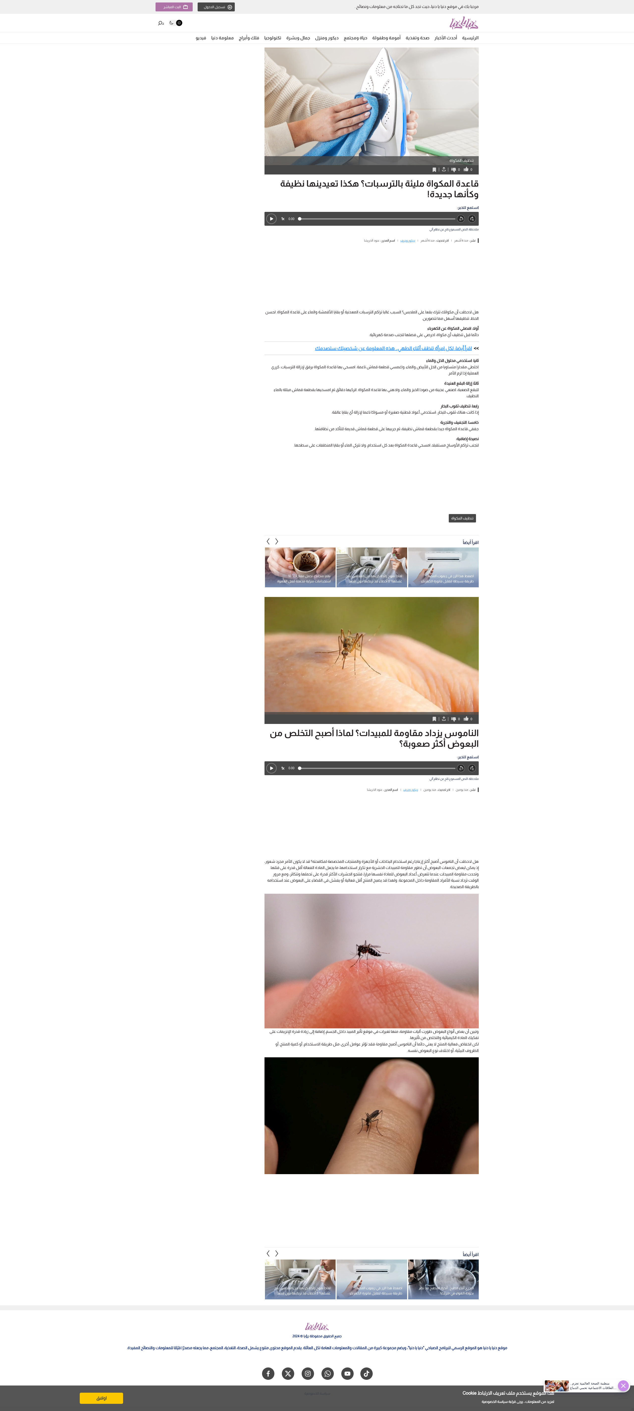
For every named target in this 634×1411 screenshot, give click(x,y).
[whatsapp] (327, 1373)
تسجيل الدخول (214, 7)
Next (268, 541)
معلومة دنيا (222, 37)
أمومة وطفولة (386, 37)
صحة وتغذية (417, 37)
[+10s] (472, 219)
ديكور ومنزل (327, 37)
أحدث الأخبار (445, 37)
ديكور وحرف (407, 240)
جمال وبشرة (298, 37)
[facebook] (268, 1373)
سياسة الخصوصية (495, 1402)
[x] (288, 1373)
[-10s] (461, 219)
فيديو (201, 37)
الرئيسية (470, 37)
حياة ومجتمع (355, 37)
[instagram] (308, 1373)
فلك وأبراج (249, 37)
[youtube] (347, 1373)
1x (282, 219)
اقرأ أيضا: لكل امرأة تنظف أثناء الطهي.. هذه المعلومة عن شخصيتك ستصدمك (393, 348)
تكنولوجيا (272, 37)
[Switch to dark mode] (175, 23)
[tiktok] (366, 1373)
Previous (277, 541)
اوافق (101, 1398)
